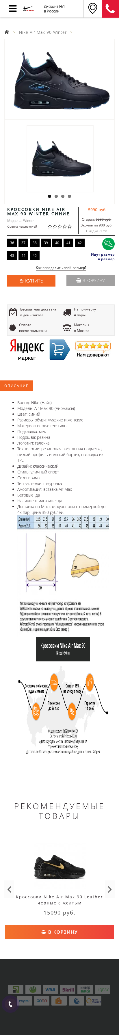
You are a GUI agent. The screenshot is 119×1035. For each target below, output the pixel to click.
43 (12, 255)
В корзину (94, 280)
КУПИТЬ (34, 281)
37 (23, 242)
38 (35, 242)
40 (57, 242)
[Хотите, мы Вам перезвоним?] (10, 1004)
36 (12, 242)
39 (46, 242)
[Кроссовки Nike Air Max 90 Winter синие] (59, 81)
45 (35, 255)
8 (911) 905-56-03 (110, 9)
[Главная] (7, 32)
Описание (16, 385)
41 (68, 242)
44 (23, 255)
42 (80, 242)
